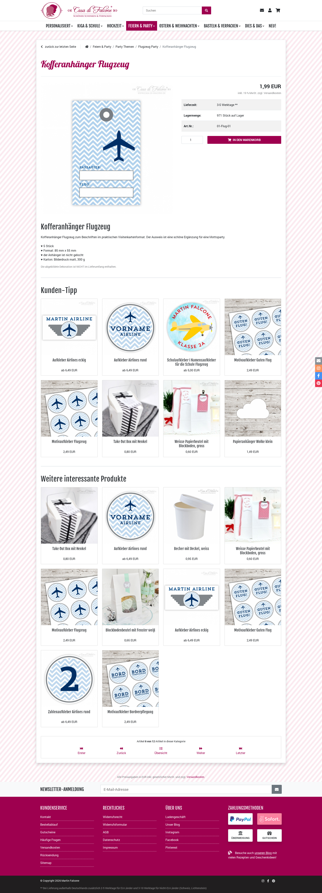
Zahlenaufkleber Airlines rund (69, 712)
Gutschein (269, 838)
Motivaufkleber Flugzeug (69, 441)
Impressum (110, 847)
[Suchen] (206, 10)
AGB (106, 832)
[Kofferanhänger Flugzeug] (107, 148)
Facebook (172, 840)
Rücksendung (49, 855)
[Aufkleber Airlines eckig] (69, 326)
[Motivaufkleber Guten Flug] (253, 326)
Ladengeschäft (175, 817)
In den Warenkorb (247, 140)
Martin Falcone (70, 880)
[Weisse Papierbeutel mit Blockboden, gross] (191, 408)
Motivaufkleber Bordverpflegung (130, 712)
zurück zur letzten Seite (60, 46)
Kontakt (45, 817)
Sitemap (45, 863)
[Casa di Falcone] (79, 10)
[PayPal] (240, 819)
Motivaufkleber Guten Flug (253, 360)
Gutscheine (47, 832)
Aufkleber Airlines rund (130, 360)
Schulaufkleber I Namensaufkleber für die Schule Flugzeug (191, 362)
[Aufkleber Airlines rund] (130, 326)
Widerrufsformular (115, 824)
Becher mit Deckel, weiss (191, 548)
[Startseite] (87, 46)
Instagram (172, 832)
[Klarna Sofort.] (269, 819)
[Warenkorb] (278, 10)
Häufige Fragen (50, 840)
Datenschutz (111, 840)
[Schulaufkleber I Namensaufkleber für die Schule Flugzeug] (191, 326)
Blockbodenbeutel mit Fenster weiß (130, 630)
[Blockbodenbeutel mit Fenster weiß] (130, 597)
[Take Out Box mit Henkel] (130, 408)
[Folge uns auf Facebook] (268, 881)
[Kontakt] (318, 361)
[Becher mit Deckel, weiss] (191, 515)
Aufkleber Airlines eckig (69, 360)
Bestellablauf (49, 824)
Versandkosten (272, 93)
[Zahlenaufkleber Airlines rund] (69, 678)
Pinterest (171, 847)
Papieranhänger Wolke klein (253, 441)
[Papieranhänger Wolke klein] (253, 408)
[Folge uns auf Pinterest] (273, 881)
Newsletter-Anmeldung (62, 789)
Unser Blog (172, 824)
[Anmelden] (277, 789)
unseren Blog (263, 853)
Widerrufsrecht (112, 817)
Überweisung (240, 838)
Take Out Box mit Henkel (130, 441)
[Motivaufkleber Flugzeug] (69, 408)
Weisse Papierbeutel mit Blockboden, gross (192, 443)
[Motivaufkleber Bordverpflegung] (130, 678)
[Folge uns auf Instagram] (263, 881)
